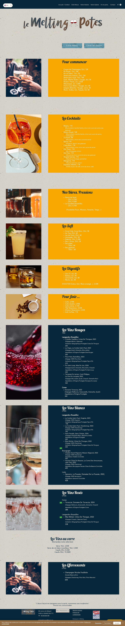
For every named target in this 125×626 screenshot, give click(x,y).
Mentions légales (77, 610)
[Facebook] (118, 5)
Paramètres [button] (98, 623)
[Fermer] (123, 623)
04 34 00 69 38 (45, 615)
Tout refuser (107, 623)
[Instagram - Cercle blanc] (120, 5)
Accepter (117, 623)
